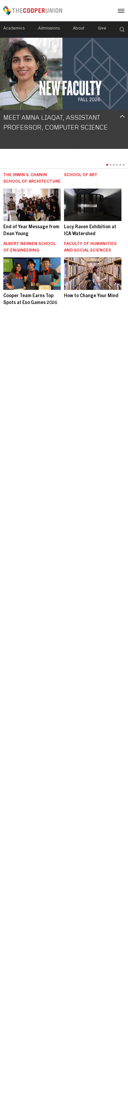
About (78, 29)
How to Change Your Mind (91, 296)
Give (102, 29)
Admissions (49, 29)
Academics (14, 29)
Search (122, 29)
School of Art (80, 175)
